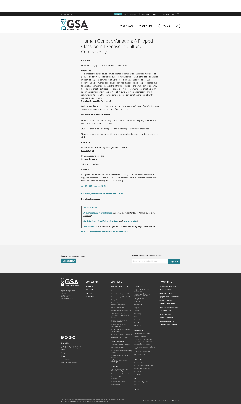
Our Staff (89, 293)
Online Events (138, 330)
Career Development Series (142, 333)
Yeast (135, 323)
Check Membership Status (168, 307)
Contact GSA (64, 343)
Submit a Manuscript (166, 318)
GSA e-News (137, 371)
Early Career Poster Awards (119, 337)
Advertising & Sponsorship (69, 362)
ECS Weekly (137, 374)
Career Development (117, 341)
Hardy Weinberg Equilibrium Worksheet (100, 221)
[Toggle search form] (178, 14)
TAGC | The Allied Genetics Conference (142, 290)
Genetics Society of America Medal (121, 297)
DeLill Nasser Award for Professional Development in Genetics (120, 315)
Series (142, 352)
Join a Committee (165, 314)
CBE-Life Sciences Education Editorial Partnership (119, 370)
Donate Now (69, 260)
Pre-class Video (90, 207)
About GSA (89, 286)
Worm (136, 317)
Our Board (89, 290)
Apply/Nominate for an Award (169, 297)
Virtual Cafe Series (139, 355)
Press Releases (65, 359)
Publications (132, 14)
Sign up (174, 261)
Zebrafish (137, 326)
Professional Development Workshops (119, 361)
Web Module (88, 226)
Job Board (166, 14)
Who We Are (126, 25)
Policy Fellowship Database (142, 382)
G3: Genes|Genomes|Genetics (143, 365)
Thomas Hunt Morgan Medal (120, 294)
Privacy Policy (65, 353)
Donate (117, 14)
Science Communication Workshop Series (144, 348)
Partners (136, 389)
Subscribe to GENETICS (166, 321)
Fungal (136, 308)
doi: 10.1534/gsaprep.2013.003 (95, 186)
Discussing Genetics (140, 336)
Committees (90, 297)
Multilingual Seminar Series (142, 344)
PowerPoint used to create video (97, 213)
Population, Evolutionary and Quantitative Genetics (142, 295)
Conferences (145, 14)
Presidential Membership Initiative (121, 310)
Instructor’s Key (130, 221)
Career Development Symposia (120, 344)
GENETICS (137, 362)
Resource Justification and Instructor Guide (102, 193)
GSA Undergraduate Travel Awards (121, 334)
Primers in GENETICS (117, 385)
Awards (155, 14)
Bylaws (63, 356)
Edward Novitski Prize (117, 307)
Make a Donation (165, 290)
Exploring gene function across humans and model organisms (143, 340)
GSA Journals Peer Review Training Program (121, 351)
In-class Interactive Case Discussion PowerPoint (104, 231)
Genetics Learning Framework (120, 374)
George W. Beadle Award (118, 300)
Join (125, 14)
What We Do (145, 25)
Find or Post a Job (165, 311)
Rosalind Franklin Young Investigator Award (118, 325)
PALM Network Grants (118, 382)
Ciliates (136, 302)
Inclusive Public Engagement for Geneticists (120, 356)
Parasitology (137, 314)
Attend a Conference (166, 300)
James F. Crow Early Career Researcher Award (119, 321)
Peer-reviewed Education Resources (118, 378)
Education (114, 366)
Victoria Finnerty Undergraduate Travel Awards (120, 330)
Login (173, 14)
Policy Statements (139, 385)
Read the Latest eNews (167, 304)
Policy (136, 379)
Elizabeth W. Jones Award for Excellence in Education (119, 303)
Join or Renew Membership (168, 286)
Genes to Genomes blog (141, 368)
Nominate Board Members (168, 324)
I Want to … (167, 26)
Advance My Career (165, 293)
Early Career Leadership (118, 347)
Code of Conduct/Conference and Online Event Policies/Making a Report (71, 348)
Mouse (136, 311)
